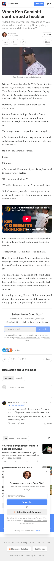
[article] (27, 453)
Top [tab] (5, 438)
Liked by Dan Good (17, 406)
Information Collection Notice (35, 520)
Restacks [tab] (19, 378)
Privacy (24, 542)
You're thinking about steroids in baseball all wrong (20, 447)
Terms (31, 542)
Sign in (48, 3)
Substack (14, 555)
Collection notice (43, 542)
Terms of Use (41, 518)
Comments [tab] (8, 378)
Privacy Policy (28, 523)
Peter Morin (13, 402)
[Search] (49, 438)
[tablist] (13, 378)
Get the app (40, 549)
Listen (48, 34)
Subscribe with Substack (29, 512)
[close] (46, 472)
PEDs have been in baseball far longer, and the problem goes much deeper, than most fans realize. (20, 453)
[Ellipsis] (50, 402)
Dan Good (12, 33)
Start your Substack (20, 549)
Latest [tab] (12, 438)
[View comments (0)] (16, 461)
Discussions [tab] (22, 438)
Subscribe (39, 3)
